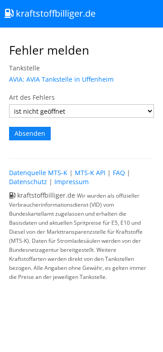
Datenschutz (28, 181)
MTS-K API (90, 172)
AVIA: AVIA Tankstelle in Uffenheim (61, 79)
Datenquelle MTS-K (38, 172)
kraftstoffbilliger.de (55, 13)
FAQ (119, 172)
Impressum (71, 181)
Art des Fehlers (32, 97)
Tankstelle (24, 68)
